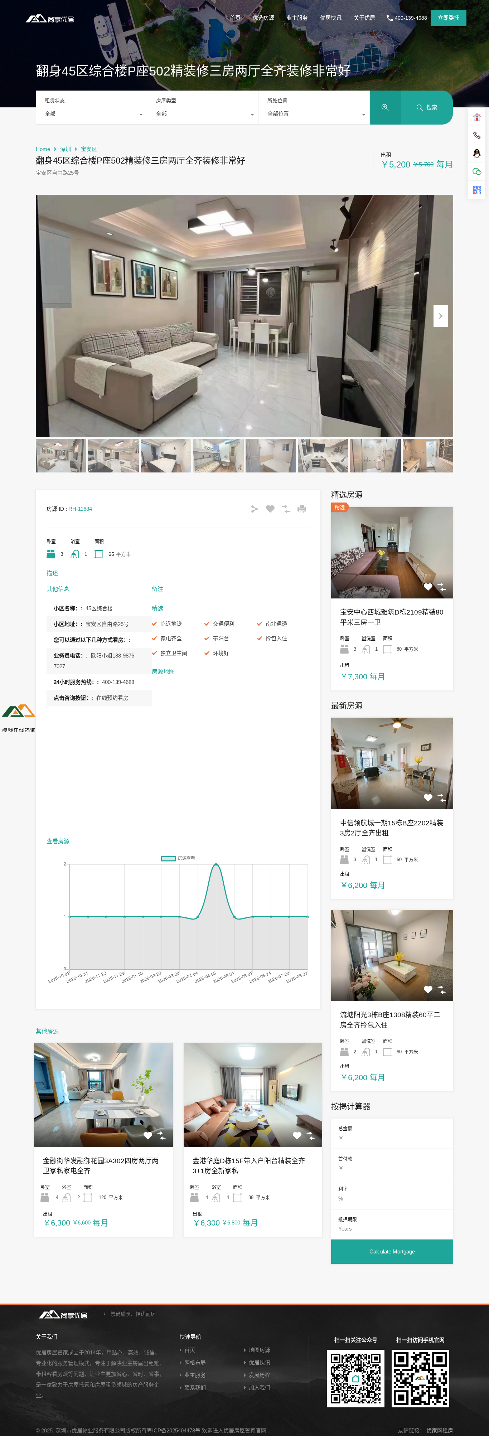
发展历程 (259, 1375)
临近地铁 (171, 624)
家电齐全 (171, 638)
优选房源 (263, 18)
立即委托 (448, 18)
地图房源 (259, 1350)
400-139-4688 (411, 18)
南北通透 (276, 624)
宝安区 (89, 149)
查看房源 (103, 1126)
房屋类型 (166, 100)
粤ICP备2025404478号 (173, 1430)
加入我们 (259, 1387)
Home (43, 149)
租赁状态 (55, 100)
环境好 (221, 653)
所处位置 (277, 100)
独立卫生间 (173, 653)
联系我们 (195, 1387)
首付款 (345, 1158)
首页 (235, 18)
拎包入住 (276, 638)
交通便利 (223, 624)
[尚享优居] (51, 23)
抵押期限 (347, 1219)
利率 (343, 1189)
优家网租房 (439, 1430)
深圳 (65, 149)
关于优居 (364, 18)
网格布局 (195, 1362)
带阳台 (221, 638)
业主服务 (297, 18)
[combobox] (91, 115)
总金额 (345, 1128)
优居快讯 (331, 18)
